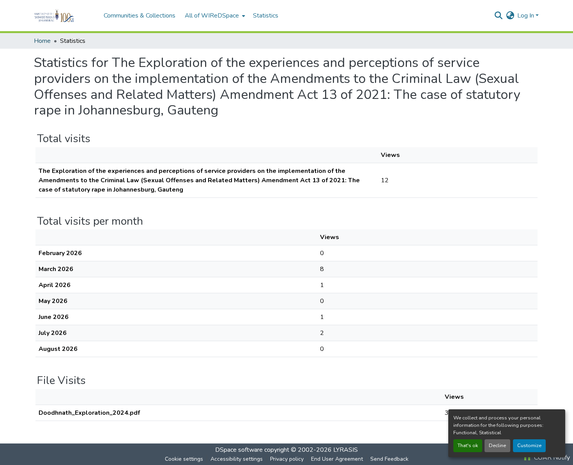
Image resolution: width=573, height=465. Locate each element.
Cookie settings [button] (184, 459)
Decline (497, 445)
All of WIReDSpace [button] (212, 15)
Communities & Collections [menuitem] (139, 15)
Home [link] (42, 41)
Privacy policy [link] (287, 459)
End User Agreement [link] (337, 459)
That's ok (468, 445)
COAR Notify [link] (551, 457)
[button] (65, 15)
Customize (529, 445)
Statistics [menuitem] (265, 15)
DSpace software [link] (239, 450)
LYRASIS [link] (345, 450)
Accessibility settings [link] (236, 459)
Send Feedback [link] (389, 459)
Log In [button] (526, 15)
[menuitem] (214, 15)
